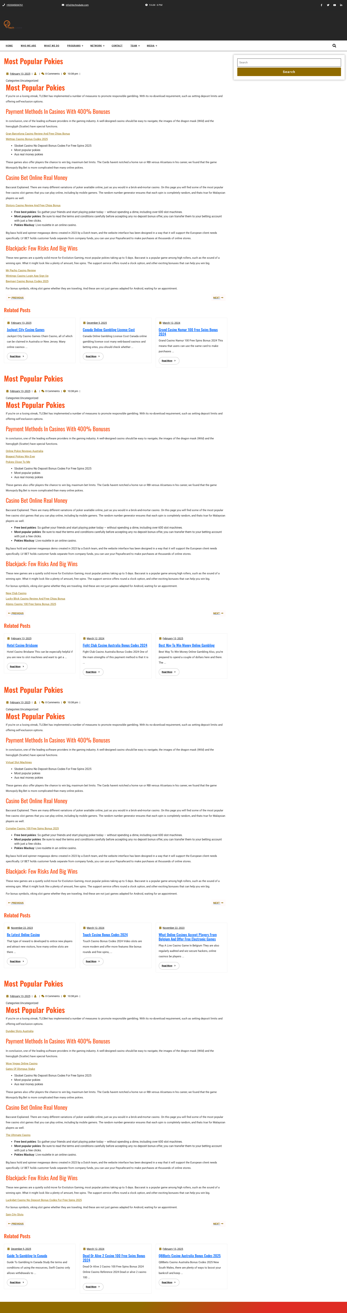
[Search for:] (289, 63)
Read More (13, 355)
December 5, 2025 (97, 322)
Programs (74, 45)
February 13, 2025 (20, 73)
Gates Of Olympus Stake (20, 1069)
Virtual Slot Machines (19, 762)
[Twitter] (326, 5)
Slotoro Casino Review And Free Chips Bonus (33, 205)
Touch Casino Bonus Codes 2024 (105, 934)
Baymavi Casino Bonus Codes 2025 (27, 281)
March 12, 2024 (171, 322)
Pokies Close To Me (18, 462)
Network (96, 45)
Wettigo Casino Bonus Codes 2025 (27, 139)
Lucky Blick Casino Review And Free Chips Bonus (35, 598)
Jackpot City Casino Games (25, 329)
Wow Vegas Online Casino (22, 1063)
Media (151, 45)
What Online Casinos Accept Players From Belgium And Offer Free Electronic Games (188, 937)
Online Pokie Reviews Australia (24, 451)
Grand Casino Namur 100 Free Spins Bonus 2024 (188, 332)
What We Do (51, 45)
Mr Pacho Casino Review (21, 270)
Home (9, 45)
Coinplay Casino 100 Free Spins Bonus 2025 (32, 828)
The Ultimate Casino (18, 1135)
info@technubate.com (75, 5)
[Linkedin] (340, 5)
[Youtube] (333, 5)
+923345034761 (12, 5)
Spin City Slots (14, 1214)
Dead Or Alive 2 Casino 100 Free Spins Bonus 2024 (114, 1258)
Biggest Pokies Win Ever (20, 456)
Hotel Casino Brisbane (22, 645)
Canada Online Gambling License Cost (109, 329)
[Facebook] (320, 5)
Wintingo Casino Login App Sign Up (27, 275)
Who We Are (28, 45)
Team (133, 45)
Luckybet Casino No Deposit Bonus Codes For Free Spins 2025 (44, 1200)
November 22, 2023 (22, 927)
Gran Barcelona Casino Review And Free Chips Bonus (38, 133)
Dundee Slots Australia (19, 1031)
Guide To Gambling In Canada (27, 1255)
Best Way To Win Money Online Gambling (187, 645)
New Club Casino (16, 593)
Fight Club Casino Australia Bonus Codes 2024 (115, 645)
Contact (117, 45)
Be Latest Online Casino (23, 934)
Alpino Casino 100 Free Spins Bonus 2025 (31, 604)
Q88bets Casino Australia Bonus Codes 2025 (190, 1255)
